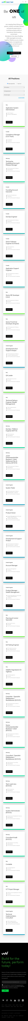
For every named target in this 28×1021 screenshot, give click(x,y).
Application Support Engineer (12, 269)
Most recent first (11, 83)
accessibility (4, 1017)
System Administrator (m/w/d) (13, 812)
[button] (25, 1)
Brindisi (3, 1006)
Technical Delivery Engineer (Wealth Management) (12, 402)
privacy (12, 1017)
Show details (9, 122)
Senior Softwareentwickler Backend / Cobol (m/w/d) (12, 728)
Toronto (21, 1006)
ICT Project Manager (12, 889)
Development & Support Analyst (14, 539)
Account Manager (12, 565)
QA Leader (9, 375)
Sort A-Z (19, 83)
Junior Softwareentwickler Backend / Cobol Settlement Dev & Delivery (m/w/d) (12, 459)
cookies (8, 1017)
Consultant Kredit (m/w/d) (11, 838)
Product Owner (11, 513)
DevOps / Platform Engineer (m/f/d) (12, 430)
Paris (18, 1006)
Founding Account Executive (12, 191)
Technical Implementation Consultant (11, 916)
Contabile (9, 864)
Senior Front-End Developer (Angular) (12, 323)
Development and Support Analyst (12, 349)
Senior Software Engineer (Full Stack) (12, 242)
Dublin (12, 1006)
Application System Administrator (12, 109)
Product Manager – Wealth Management (12, 591)
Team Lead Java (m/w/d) (11, 785)
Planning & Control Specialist (12, 619)
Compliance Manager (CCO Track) (13, 135)
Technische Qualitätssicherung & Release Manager (12, 163)
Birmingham (7, 1006)
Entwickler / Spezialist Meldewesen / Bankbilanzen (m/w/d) (13, 698)
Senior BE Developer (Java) (12, 296)
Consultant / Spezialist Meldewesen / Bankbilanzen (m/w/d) (13, 757)
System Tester (10, 488)
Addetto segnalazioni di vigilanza (13, 671)
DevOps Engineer (11, 217)
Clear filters (21, 97)
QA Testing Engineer (12, 645)
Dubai (15, 1006)
